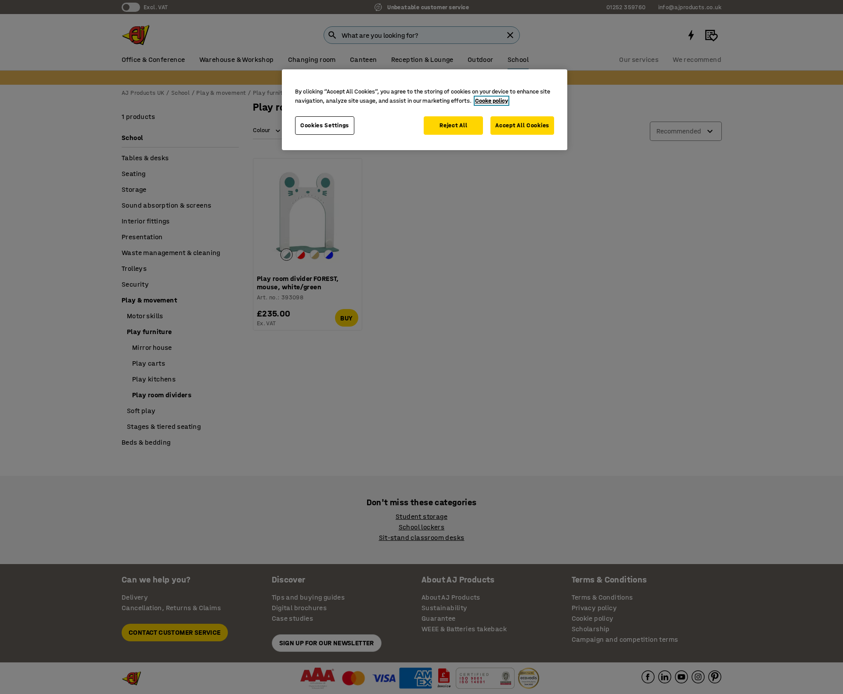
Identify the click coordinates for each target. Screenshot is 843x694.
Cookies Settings (324, 125)
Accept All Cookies (522, 125)
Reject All (453, 125)
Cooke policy (491, 100)
